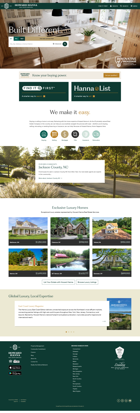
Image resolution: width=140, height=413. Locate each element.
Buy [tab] (11, 38)
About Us (33, 358)
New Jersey (76, 374)
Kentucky (75, 359)
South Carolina (77, 386)
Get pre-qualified (111, 75)
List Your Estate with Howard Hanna (58, 282)
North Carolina (77, 379)
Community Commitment (38, 349)
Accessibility (23, 401)
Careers (33, 352)
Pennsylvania (76, 384)
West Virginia (76, 391)
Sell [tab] (16, 38)
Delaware (75, 351)
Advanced (58, 44)
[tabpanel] (39, 46)
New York (75, 376)
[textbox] (39, 44)
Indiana (75, 356)
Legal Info (16, 401)
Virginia (75, 389)
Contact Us (34, 362)
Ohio (74, 381)
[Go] (65, 44)
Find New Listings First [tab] (47, 38)
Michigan (75, 369)
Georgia (75, 354)
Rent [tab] (22, 38)
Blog (32, 355)
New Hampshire (77, 371)
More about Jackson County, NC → (50, 178)
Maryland (75, 364)
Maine (74, 361)
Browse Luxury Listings (87, 282)
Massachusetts (77, 366)
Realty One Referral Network (39, 365)
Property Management (37, 346)
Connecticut (76, 349)
